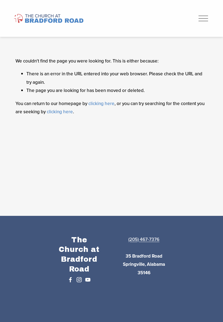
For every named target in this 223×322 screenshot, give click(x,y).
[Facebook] (70, 279)
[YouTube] (88, 279)
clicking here (101, 103)
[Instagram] (79, 279)
